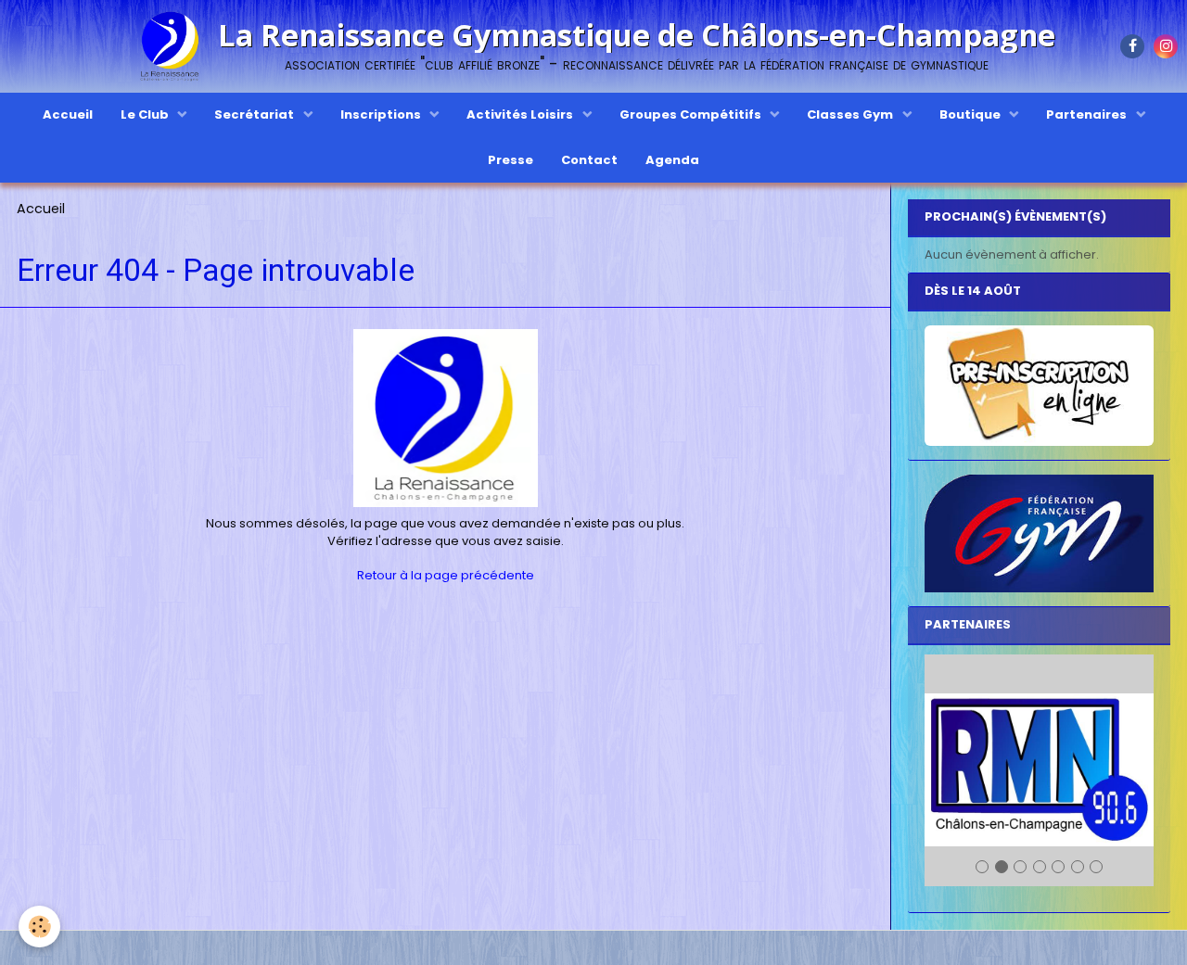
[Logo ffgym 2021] (1039, 534)
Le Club (146, 114)
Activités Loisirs (521, 114)
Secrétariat (255, 114)
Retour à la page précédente (445, 575)
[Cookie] (39, 926)
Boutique (971, 114)
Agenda (672, 160)
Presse (510, 160)
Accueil (68, 114)
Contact (589, 160)
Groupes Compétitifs (691, 114)
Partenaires (1088, 114)
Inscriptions (382, 114)
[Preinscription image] (1039, 385)
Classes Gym (851, 114)
